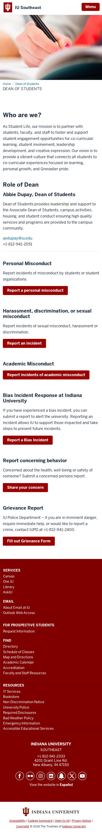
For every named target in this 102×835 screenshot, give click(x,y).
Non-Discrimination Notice (23, 702)
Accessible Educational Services (28, 728)
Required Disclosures (19, 712)
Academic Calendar (18, 662)
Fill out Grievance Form (29, 541)
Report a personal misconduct (35, 290)
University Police (16, 707)
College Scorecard (40, 821)
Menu (90, 6)
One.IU (8, 581)
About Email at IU (16, 607)
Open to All (62, 821)
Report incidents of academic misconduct (46, 374)
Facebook (19, 776)
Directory (10, 646)
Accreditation (13, 668)
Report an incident (24, 343)
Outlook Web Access (19, 613)
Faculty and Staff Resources (24, 673)
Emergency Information (21, 723)
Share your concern (25, 487)
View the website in (51, 785)
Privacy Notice (81, 821)
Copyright (22, 826)
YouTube (82, 776)
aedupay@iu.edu (17, 238)
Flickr (30, 776)
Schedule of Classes (18, 652)
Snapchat (61, 776)
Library (8, 587)
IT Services (11, 691)
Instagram (40, 776)
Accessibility (17, 821)
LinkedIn (51, 776)
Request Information (19, 631)
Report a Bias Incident (27, 440)
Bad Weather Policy (18, 718)
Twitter (72, 776)
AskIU (7, 592)
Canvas (8, 576)
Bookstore (11, 697)
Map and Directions (18, 657)
